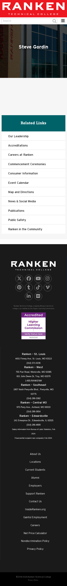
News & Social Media (22, 201)
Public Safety (17, 219)
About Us (35, 453)
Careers (35, 525)
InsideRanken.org (35, 509)
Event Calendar (18, 182)
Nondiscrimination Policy (35, 540)
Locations (35, 461)
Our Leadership (18, 136)
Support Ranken (35, 493)
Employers (35, 485)
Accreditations (18, 145)
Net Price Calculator (35, 533)
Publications (16, 210)
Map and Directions (21, 192)
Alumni (35, 477)
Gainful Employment (35, 517)
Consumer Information (23, 173)
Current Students (35, 469)
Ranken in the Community (25, 229)
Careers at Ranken (20, 154)
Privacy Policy (35, 548)
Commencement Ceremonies (27, 164)
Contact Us (35, 501)
